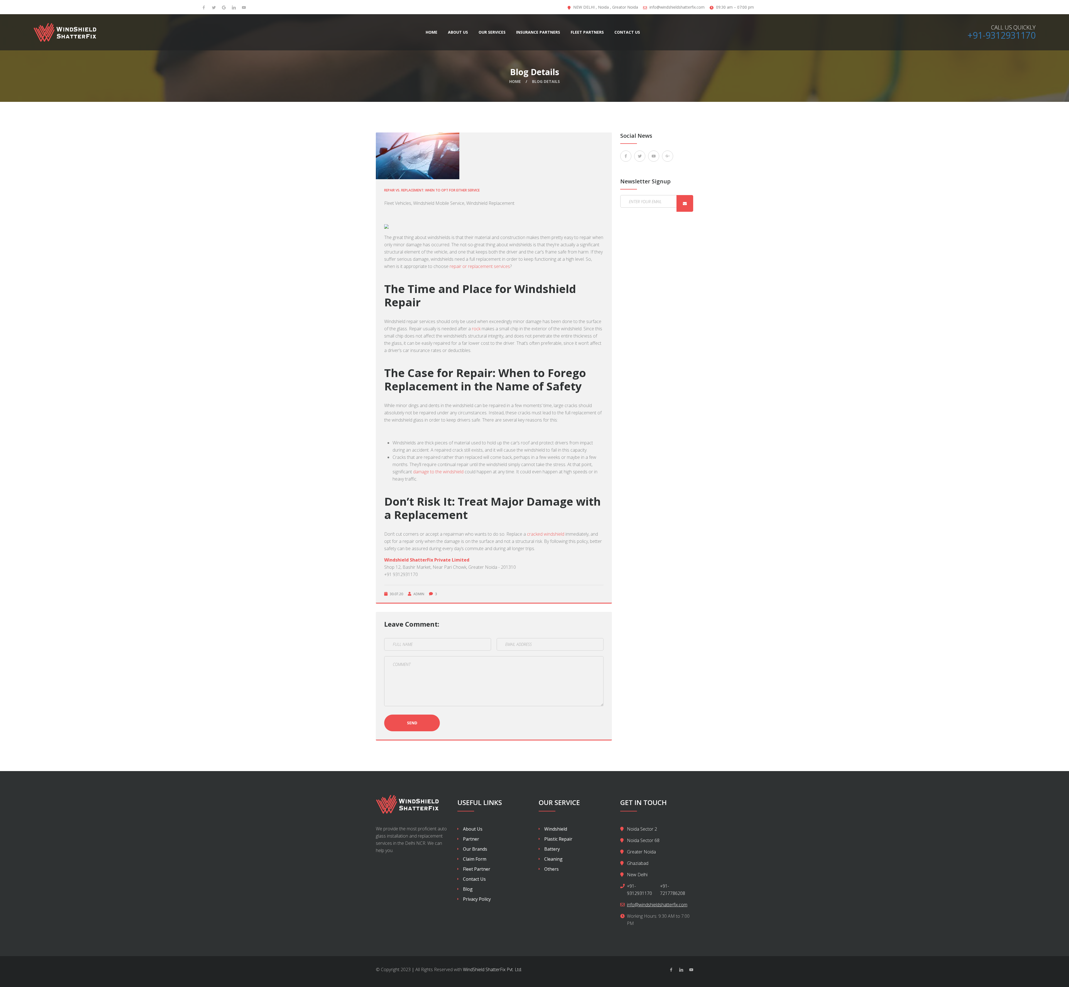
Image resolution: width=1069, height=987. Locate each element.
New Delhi (637, 875)
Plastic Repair (558, 839)
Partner (471, 839)
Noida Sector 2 (642, 829)
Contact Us (627, 32)
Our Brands (475, 849)
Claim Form (474, 859)
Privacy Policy (477, 899)
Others (551, 869)
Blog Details (546, 81)
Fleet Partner (476, 869)
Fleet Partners (587, 32)
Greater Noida (641, 852)
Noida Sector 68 (643, 840)
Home (431, 32)
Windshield (555, 829)
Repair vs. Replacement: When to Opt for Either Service (432, 190)
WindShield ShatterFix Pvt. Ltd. (492, 969)
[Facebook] (204, 7)
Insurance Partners (538, 32)
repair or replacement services (480, 266)
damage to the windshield (439, 472)
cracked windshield (546, 534)
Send (412, 722)
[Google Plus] (667, 156)
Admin (418, 594)
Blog (468, 889)
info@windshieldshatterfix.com (677, 7)
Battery (552, 849)
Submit (684, 203)
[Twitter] (214, 7)
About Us (458, 32)
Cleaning (553, 859)
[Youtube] (244, 7)
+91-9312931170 (1001, 35)
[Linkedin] (681, 970)
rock (477, 329)
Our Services (492, 32)
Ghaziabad (637, 863)
